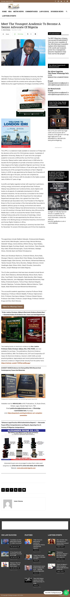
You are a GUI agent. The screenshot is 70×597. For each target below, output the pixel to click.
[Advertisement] (47, 6)
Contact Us (61, 595)
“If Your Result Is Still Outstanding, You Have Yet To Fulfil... (16, 553)
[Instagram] (58, 1)
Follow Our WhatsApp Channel (13, 306)
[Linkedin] (61, 1)
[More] (35, 34)
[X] (64, 1)
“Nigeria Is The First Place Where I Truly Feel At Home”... (15, 564)
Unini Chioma (6, 30)
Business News (57, 11)
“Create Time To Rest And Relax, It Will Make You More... (39, 557)
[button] (66, 11)
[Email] (20, 490)
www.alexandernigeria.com (26, 468)
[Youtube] (67, 1)
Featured (36, 550)
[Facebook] (55, 1)
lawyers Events (9, 16)
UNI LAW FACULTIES (14, 546)
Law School (44, 11)
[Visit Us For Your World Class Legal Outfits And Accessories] (58, 118)
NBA (10, 11)
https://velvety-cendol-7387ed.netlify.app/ (15, 363)
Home (4, 11)
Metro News (18, 11)
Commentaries (31, 11)
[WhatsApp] (3, 490)
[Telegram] (24, 490)
